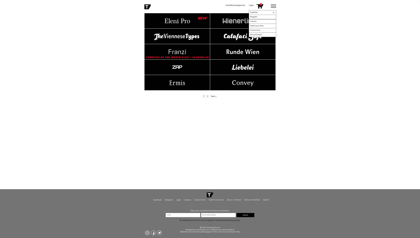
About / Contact (234, 200)
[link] (262, 12)
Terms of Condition (252, 200)
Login (251, 5)
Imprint (266, 200)
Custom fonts (200, 200)
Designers (169, 200)
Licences (187, 200)
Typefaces (157, 200)
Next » (213, 96)
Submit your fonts (216, 200)
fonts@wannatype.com (235, 5)
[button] (245, 215)
